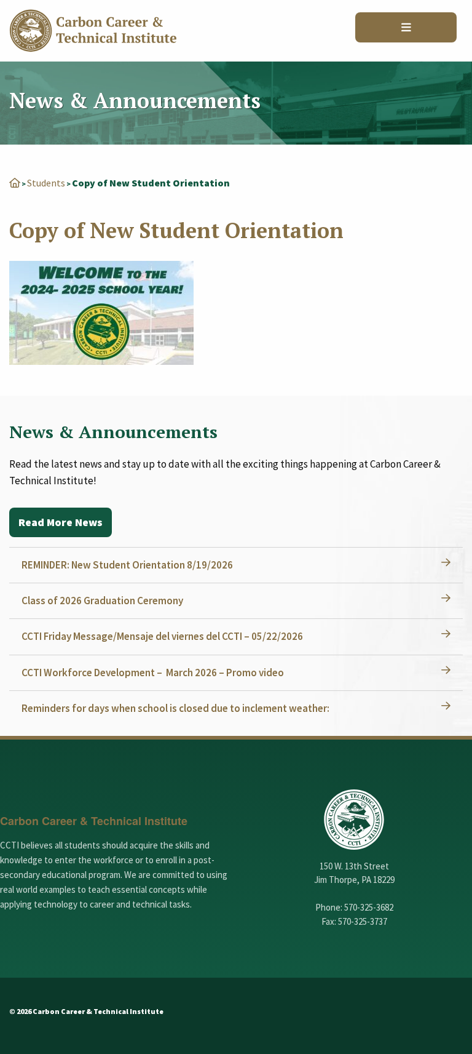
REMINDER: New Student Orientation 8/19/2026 (127, 565)
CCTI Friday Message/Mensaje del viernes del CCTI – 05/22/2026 (162, 636)
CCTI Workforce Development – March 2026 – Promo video (153, 672)
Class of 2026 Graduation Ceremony (102, 600)
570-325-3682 (368, 907)
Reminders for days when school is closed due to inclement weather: (175, 708)
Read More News (60, 522)
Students (46, 183)
